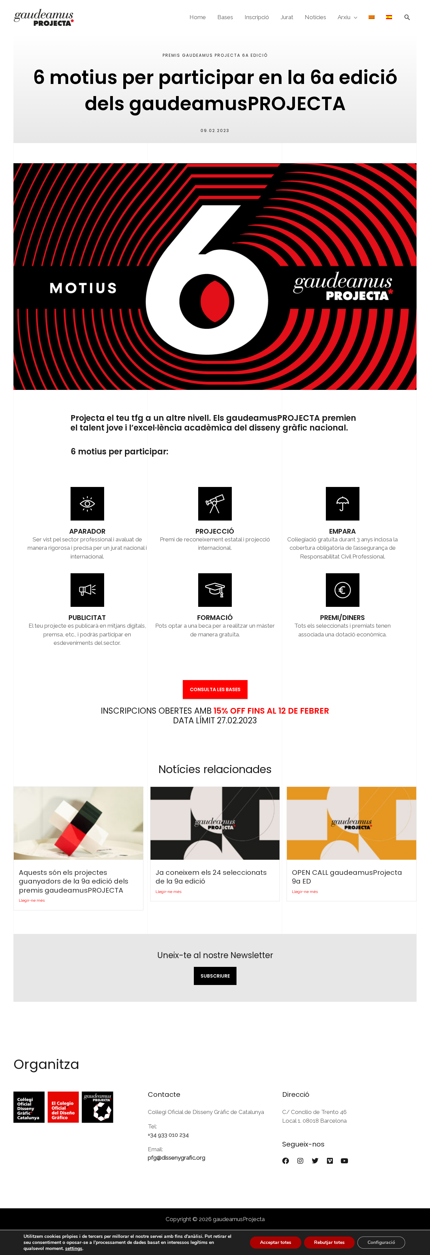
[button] (407, 17)
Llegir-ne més (32, 900)
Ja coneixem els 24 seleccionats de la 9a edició (211, 877)
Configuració (381, 1242)
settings (73, 1249)
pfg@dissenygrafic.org (176, 1157)
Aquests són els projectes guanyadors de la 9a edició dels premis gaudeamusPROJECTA (73, 881)
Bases (225, 17)
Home (197, 17)
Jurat (287, 17)
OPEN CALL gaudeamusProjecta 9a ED (347, 877)
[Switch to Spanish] (389, 17)
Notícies (315, 17)
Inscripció (257, 17)
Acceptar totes (275, 1242)
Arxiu (344, 17)
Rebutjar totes (329, 1242)
